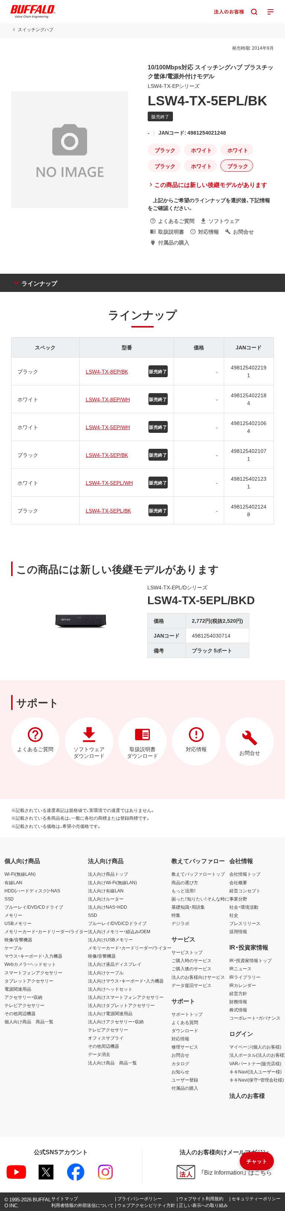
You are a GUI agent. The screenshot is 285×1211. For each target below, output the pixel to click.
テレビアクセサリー (24, 1005)
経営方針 (238, 993)
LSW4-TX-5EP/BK (107, 454)
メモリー (13, 915)
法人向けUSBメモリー (110, 939)
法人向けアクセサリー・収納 (116, 1021)
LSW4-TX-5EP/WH (108, 427)
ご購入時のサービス (191, 960)
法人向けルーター (106, 898)
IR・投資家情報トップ (250, 960)
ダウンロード (184, 1030)
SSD (9, 898)
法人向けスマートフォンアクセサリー (126, 997)
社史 (233, 915)
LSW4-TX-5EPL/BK (108, 510)
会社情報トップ (245, 874)
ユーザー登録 (184, 1079)
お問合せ (180, 1055)
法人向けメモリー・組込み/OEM (119, 931)
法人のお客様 (247, 1095)
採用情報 (238, 931)
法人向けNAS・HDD (107, 907)
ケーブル (13, 947)
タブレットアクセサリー (28, 980)
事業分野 (238, 898)
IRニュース (240, 968)
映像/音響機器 (18, 939)
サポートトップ (187, 1014)
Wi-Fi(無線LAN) (20, 874)
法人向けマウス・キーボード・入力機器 (126, 980)
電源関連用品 (17, 988)
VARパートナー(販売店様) (255, 1063)
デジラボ (180, 923)
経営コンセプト (245, 890)
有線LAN (13, 882)
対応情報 (180, 1038)
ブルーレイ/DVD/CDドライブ (33, 907)
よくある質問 (184, 1022)
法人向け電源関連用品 (110, 1013)
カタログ (180, 1063)
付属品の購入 (184, 1088)
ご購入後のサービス (191, 968)
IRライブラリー (245, 977)
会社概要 (238, 882)
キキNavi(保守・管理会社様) (256, 1079)
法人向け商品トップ (108, 874)
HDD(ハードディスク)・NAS (32, 890)
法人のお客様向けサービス (198, 977)
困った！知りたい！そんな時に (200, 898)
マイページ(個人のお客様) (255, 1046)
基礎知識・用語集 (188, 907)
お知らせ (180, 1071)
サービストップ (187, 952)
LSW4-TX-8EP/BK (107, 371)
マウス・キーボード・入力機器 (33, 955)
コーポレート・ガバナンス (255, 1017)
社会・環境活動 (243, 907)
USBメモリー (18, 923)
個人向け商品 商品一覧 (28, 1021)
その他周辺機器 (20, 1013)
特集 (175, 915)
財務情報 (238, 1001)
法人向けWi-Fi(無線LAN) (112, 882)
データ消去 (99, 1054)
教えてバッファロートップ (198, 874)
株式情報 (238, 1009)
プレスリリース (245, 923)
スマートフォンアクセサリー (33, 972)
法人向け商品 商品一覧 (112, 1062)
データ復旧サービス (191, 985)
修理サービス (184, 1046)
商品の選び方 (184, 882)
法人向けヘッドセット (110, 988)
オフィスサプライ (106, 1037)
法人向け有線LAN (106, 890)
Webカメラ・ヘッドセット (30, 964)
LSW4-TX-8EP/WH (108, 399)
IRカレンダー (242, 985)
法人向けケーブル (106, 972)
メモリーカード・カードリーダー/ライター (46, 931)
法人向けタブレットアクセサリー (121, 1005)
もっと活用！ (183, 890)
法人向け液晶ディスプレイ (114, 964)
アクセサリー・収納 (23, 997)
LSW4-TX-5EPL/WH (109, 482)
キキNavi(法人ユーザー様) (255, 1071)
